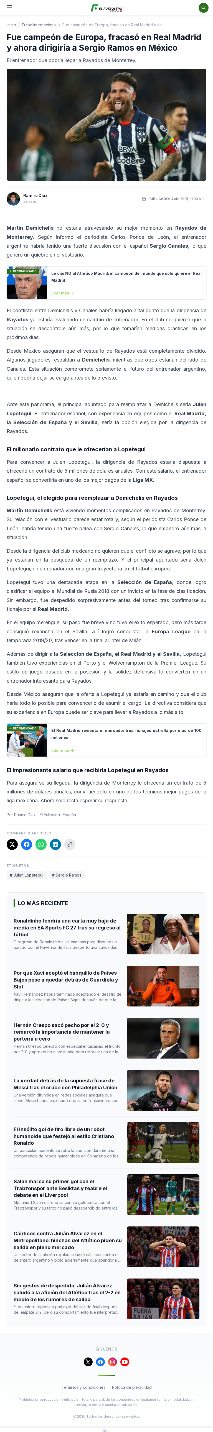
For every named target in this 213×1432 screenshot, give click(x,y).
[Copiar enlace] (69, 844)
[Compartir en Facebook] (26, 844)
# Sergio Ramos (66, 875)
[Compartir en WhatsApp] (41, 844)
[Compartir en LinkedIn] (55, 844)
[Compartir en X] (12, 844)
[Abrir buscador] (204, 8)
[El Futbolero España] (106, 7)
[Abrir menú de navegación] (9, 8)
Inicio (11, 24)
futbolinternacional (39, 24)
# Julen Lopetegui (26, 875)
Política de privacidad (132, 1387)
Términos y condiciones (83, 1387)
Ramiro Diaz (35, 195)
